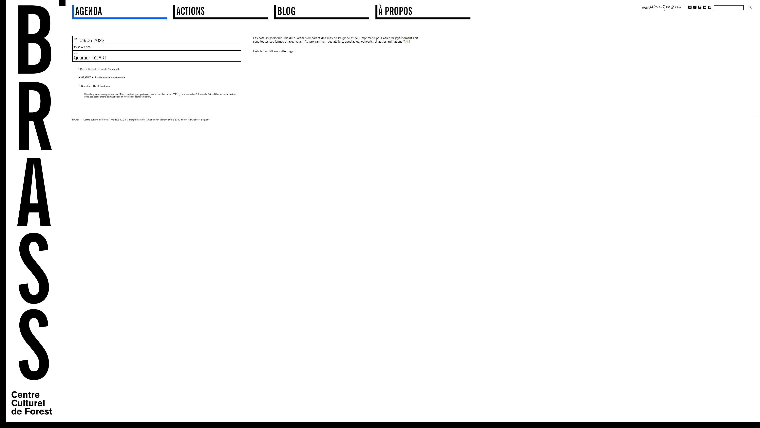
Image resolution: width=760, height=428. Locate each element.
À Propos (395, 11)
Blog (286, 11)
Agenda (88, 11)
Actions (190, 11)
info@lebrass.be (137, 119)
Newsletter (661, 7)
